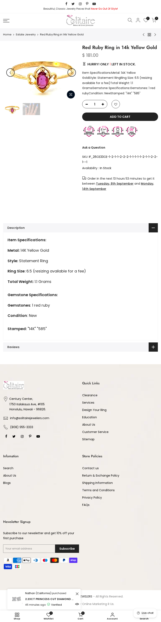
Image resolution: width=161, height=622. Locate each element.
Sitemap (88, 439)
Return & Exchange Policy (100, 475)
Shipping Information (97, 483)
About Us (88, 424)
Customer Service (95, 432)
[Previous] (10, 72)
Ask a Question (93, 147)
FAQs (86, 505)
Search (8, 468)
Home (7, 34)
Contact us (90, 468)
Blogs (7, 483)
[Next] (72, 72)
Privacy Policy (92, 497)
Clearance (89, 395)
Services (88, 402)
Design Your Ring (94, 410)
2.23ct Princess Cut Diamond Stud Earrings (49, 599)
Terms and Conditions (98, 490)
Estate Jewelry (26, 34)
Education (89, 417)
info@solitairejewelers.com (29, 418)
